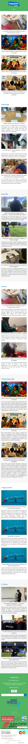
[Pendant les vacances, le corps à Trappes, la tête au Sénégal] (14, 229)
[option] (14, 702)
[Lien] (14, 718)
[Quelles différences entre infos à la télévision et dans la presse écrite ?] (14, 555)
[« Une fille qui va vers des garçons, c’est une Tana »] (14, 141)
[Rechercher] (25, 695)
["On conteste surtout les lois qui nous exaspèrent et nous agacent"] (14, 256)
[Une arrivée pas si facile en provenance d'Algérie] (14, 324)
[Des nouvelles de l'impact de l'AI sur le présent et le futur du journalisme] (14, 497)
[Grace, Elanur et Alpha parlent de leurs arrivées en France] (14, 62)
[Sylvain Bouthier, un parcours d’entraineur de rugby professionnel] (14, 649)
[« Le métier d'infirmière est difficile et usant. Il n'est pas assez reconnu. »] (14, 22)
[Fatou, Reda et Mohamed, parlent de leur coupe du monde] (14, 42)
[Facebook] (12, 691)
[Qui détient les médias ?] (14, 527)
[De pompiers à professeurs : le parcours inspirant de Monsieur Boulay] (14, 594)
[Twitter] (15, 691)
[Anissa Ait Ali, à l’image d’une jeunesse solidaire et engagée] (14, 350)
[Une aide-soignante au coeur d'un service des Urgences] (14, 622)
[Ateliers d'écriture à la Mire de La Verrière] (14, 114)
